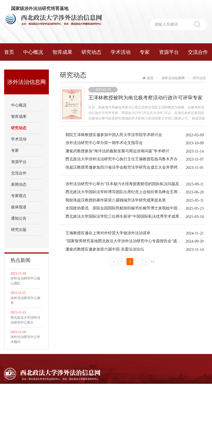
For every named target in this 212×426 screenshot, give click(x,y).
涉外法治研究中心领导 (25, 300)
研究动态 (91, 52)
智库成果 (62, 52)
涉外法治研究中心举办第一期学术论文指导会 (104, 143)
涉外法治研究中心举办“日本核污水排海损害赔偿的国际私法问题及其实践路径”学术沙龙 (135, 184)
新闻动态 (18, 184)
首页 (9, 52)
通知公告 (18, 218)
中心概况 (33, 52)
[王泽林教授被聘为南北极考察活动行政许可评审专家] (72, 104)
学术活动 (121, 52)
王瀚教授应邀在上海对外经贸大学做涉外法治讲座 (107, 233)
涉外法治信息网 (173, 78)
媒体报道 (18, 207)
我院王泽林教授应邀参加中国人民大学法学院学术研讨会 (113, 135)
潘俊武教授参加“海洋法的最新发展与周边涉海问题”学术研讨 (117, 151)
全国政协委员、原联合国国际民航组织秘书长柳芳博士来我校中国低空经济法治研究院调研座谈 (135, 208)
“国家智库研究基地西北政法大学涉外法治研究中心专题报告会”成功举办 (127, 241)
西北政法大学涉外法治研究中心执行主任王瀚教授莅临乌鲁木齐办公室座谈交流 (133, 159)
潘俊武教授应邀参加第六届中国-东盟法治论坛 (104, 249)
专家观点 (18, 196)
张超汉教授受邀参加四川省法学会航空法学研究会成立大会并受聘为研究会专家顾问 (135, 167)
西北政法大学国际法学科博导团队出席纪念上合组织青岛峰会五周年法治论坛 (131, 192)
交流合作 (198, 52)
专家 (145, 52)
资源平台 (169, 52)
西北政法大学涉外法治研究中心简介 (25, 320)
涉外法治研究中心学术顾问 (25, 339)
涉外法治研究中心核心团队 (25, 280)
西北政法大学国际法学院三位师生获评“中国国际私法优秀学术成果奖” (125, 216)
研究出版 (18, 230)
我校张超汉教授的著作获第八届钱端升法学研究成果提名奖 (115, 200)
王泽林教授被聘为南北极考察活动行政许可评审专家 (145, 97)
